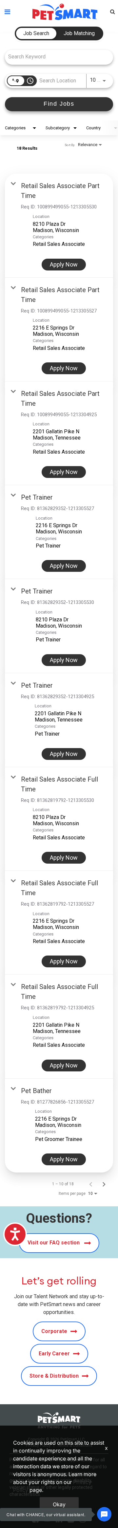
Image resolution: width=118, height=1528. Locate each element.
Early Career (54, 1353)
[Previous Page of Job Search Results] (90, 1184)
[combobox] (55, 57)
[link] (59, 225)
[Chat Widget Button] (104, 1514)
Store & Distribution (54, 1376)
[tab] (36, 33)
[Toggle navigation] (7, 12)
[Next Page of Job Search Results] (103, 1184)
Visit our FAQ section (54, 1242)
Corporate (54, 1331)
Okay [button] (59, 1504)
